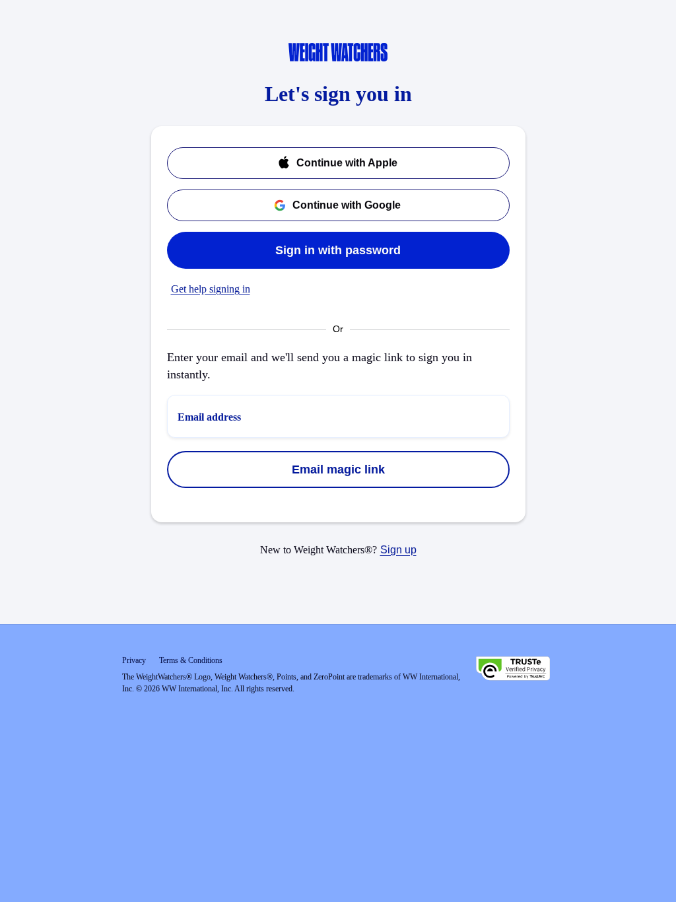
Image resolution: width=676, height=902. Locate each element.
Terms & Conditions (190, 660)
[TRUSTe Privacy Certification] (513, 670)
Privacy (134, 660)
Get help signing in (210, 289)
